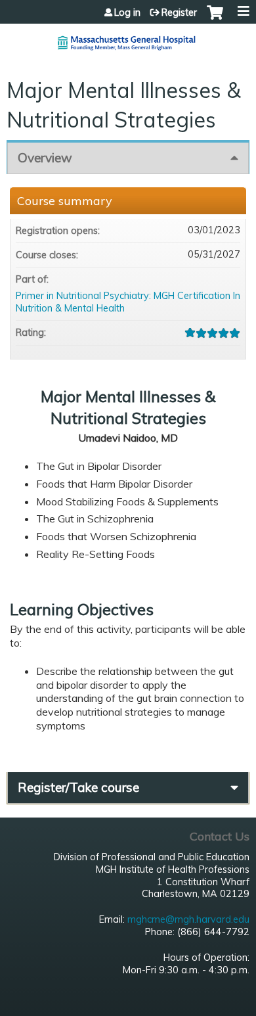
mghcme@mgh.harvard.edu (188, 919)
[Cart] (215, 19)
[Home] (128, 38)
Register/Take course (78, 787)
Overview (45, 158)
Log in (127, 12)
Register (179, 12)
